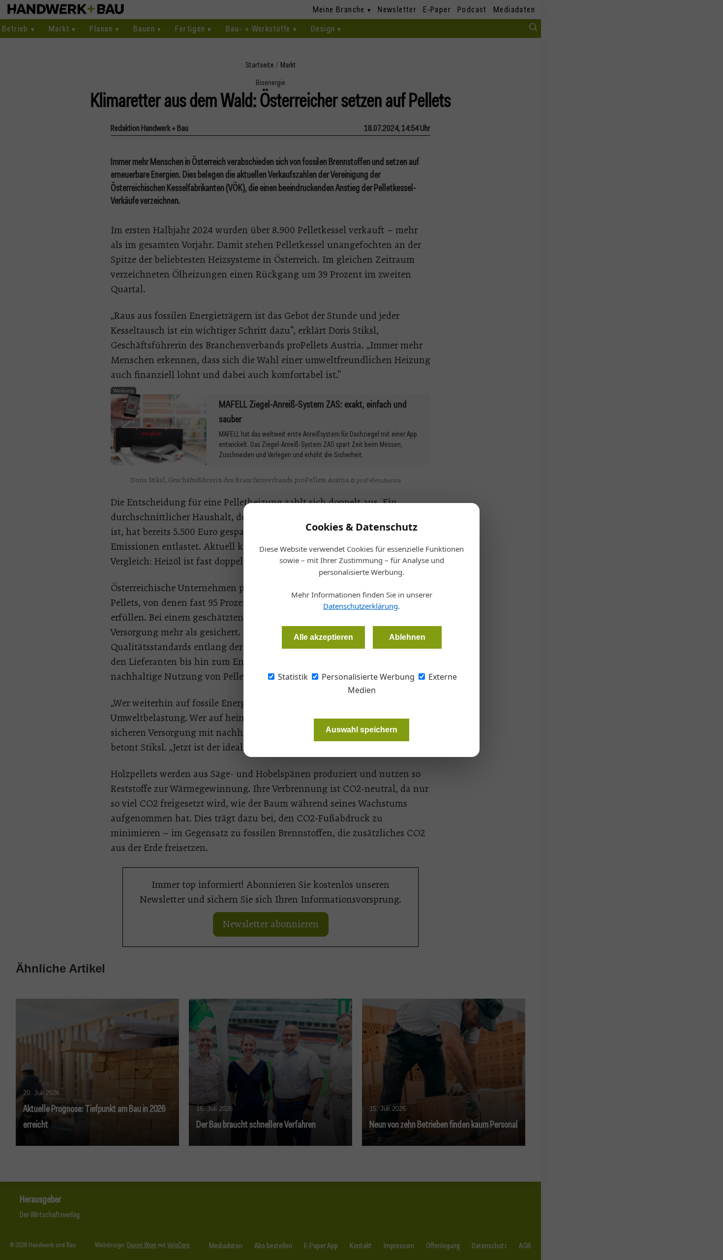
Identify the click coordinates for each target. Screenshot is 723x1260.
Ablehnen (407, 637)
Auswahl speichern (361, 729)
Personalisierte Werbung (367, 676)
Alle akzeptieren (323, 637)
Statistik (292, 676)
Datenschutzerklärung (360, 606)
